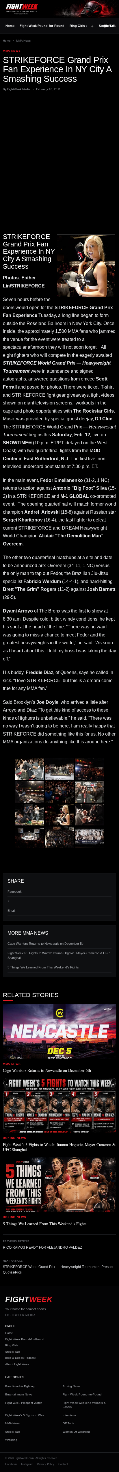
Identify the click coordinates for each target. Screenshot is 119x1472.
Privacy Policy (45, 1464)
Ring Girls (77, 25)
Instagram (27, 1464)
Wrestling (11, 1439)
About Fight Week (17, 1364)
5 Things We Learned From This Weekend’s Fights (43, 967)
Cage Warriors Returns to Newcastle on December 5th (46, 943)
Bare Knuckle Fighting (20, 1386)
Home (9, 25)
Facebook (15, 891)
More (109, 25)
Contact (63, 1464)
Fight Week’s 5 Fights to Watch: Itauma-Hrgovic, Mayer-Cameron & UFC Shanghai (59, 955)
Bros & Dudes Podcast (20, 1357)
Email (11, 910)
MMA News (23, 40)
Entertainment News (18, 1394)
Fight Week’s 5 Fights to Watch (26, 1415)
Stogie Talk (12, 1351)
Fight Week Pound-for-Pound (42, 25)
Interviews (69, 1415)
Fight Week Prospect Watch (23, 1402)
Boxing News (71, 1386)
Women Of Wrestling (76, 1431)
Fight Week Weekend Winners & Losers (84, 1405)
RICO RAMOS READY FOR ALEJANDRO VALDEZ (42, 1247)
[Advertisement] (59, 157)
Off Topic (69, 1423)
